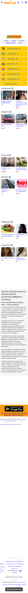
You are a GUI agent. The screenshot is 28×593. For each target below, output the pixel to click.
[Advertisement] (14, 20)
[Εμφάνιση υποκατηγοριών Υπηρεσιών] (18, 74)
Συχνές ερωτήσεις (11, 564)
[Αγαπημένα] (26, 2)
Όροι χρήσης (9, 561)
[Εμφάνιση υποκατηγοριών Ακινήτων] (16, 58)
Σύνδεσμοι (11, 566)
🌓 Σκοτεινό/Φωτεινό (14, 589)
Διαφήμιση (18, 566)
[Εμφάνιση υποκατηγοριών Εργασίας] (16, 63)
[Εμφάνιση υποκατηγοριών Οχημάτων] (17, 53)
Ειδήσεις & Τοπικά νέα (19, 582)
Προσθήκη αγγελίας (15, 36)
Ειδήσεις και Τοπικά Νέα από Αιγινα (13, 424)
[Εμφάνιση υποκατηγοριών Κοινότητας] (19, 79)
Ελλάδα (14, 40)
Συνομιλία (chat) (7, 584)
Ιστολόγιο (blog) (16, 584)
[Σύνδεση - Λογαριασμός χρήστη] (18, 2)
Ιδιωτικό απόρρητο (18, 561)
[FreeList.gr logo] (10, 2)
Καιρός (24, 584)
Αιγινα (20, 43)
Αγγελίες (6, 40)
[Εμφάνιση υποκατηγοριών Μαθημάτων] (19, 68)
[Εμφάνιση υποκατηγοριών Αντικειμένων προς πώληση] (19, 48)
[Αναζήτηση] (22, 2)
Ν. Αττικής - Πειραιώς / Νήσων (10, 421)
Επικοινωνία (14, 568)
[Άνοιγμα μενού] (1, 2)
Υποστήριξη (20, 564)
